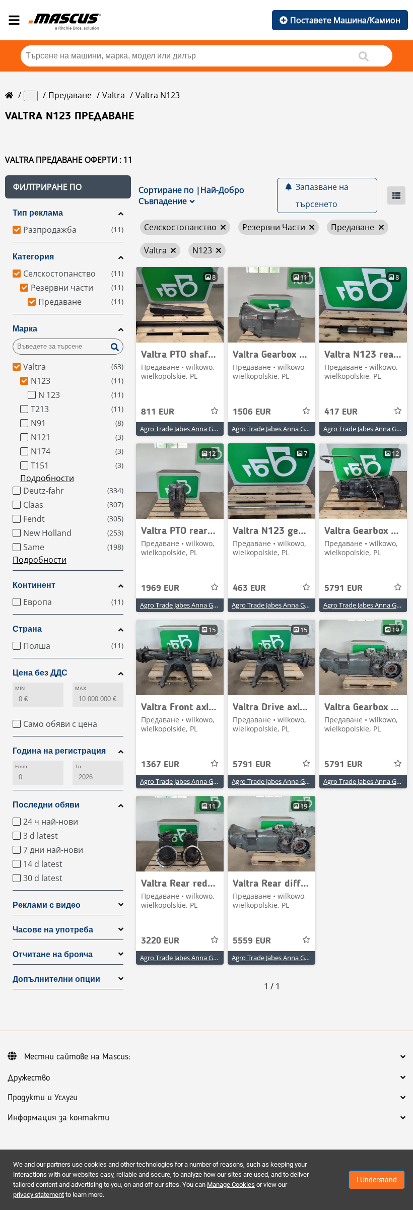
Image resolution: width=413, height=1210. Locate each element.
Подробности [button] (47, 478)
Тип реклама (38, 213)
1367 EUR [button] (160, 764)
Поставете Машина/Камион (345, 20)
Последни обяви (46, 804)
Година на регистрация (59, 751)
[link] (180, 305)
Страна (27, 629)
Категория (33, 256)
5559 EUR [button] (252, 941)
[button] (68, 186)
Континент (34, 585)
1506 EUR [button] (252, 412)
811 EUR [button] (157, 412)
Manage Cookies (231, 1184)
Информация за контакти (58, 1117)
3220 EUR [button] (160, 941)
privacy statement (38, 1194)
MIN (20, 688)
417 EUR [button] (341, 412)
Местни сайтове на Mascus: (77, 1056)
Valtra (113, 95)
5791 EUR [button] (343, 588)
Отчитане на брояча (53, 954)
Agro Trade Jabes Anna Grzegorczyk (192, 428)
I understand (377, 1180)
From (21, 766)
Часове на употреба (53, 929)
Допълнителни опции (56, 979)
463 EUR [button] (249, 588)
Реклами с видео (47, 905)
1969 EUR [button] (160, 588)
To (78, 766)
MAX (80, 688)
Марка (25, 328)
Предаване (70, 95)
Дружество (29, 1078)
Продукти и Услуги (43, 1097)
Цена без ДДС (40, 672)
